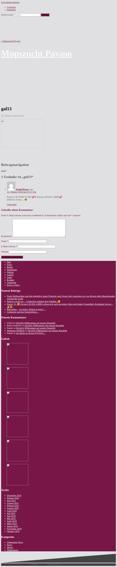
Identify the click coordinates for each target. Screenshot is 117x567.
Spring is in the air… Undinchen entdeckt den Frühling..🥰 (33, 301)
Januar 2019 (12, 526)
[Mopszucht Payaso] (10, 41)
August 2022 (13, 503)
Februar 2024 (13, 498)
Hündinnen (12, 270)
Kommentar (6, 236)
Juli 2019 (11, 513)
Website (4, 251)
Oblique (42, 564)
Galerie (10, 275)
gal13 (3, 171)
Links (9, 277)
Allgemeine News (15, 542)
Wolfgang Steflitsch (16, 330)
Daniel (21, 115)
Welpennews (12, 550)
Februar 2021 (13, 506)
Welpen (10, 272)
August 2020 (13, 508)
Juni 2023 (11, 500)
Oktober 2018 (13, 531)
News (9, 264)
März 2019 (12, 523)
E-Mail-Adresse (9, 246)
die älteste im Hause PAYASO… (31, 333)
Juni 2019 (11, 516)
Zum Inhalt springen (10, 2)
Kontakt (10, 280)
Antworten (12, 204)
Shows (10, 547)
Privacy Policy (13, 285)
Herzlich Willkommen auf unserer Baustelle (35, 323)
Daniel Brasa (22, 189)
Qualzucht (11, 282)
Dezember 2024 (14, 495)
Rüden (10, 267)
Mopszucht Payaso (36, 53)
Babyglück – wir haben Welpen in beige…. (26, 309)
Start (9, 262)
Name (4, 241)
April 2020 (12, 511)
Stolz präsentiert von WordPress (15, 564)
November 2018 (14, 529)
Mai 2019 (11, 518)
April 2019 (12, 521)
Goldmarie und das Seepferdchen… (23, 312)
